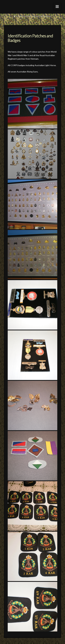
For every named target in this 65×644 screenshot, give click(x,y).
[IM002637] (32, 154)
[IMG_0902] (32, 254)
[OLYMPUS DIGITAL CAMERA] (32, 305)
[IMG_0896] (32, 204)
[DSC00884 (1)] (32, 103)
